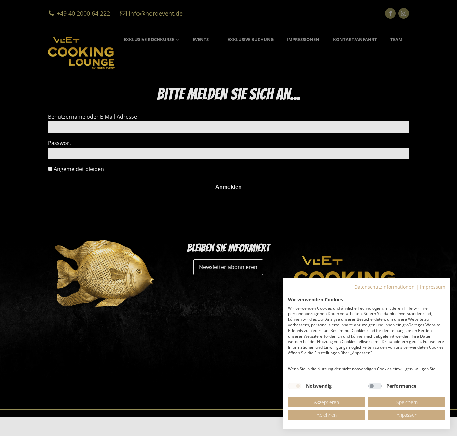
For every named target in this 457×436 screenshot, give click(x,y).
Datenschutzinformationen (384, 287)
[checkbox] (294, 386)
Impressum (432, 287)
